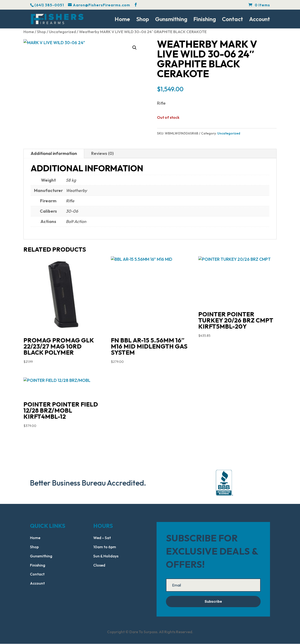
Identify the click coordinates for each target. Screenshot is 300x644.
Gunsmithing (171, 20)
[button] (134, 47)
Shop (142, 20)
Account (259, 20)
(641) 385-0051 (49, 5)
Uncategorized (62, 31)
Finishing (204, 20)
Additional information (54, 153)
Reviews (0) (102, 153)
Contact (232, 20)
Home (122, 20)
